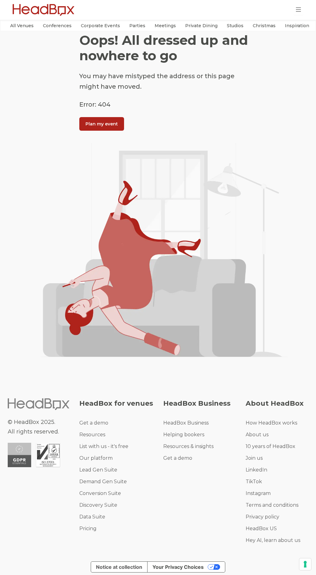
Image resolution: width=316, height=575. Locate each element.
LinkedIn (256, 470)
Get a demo (93, 423)
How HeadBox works (271, 423)
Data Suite (92, 517)
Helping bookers (183, 435)
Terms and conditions (272, 505)
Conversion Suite (100, 493)
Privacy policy (262, 517)
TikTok (254, 481)
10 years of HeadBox (270, 446)
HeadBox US (261, 528)
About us (257, 435)
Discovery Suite (98, 505)
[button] (22, 25)
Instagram (258, 493)
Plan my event (101, 124)
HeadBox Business (186, 423)
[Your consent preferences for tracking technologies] (305, 564)
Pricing (88, 528)
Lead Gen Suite (98, 470)
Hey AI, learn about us (273, 540)
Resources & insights (188, 446)
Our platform (96, 458)
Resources (92, 435)
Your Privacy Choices (178, 567)
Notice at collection (119, 567)
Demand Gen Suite (103, 481)
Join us (254, 458)
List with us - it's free (103, 446)
